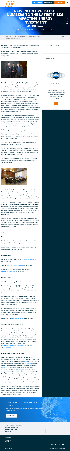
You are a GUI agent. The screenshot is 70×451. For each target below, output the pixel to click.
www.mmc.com (18, 382)
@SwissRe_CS (9, 347)
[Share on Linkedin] (68, 18)
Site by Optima (8, 448)
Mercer (3, 368)
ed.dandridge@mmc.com (8, 272)
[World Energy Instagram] (52, 445)
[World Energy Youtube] (63, 445)
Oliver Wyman (20, 370)
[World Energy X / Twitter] (59, 445)
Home (7, 36)
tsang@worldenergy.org (30, 259)
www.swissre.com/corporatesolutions (14, 345)
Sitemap (7, 441)
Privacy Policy (8, 437)
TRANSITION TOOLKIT (11, 428)
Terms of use (8, 440)
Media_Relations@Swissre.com (15, 265)
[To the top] (50, 431)
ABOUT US (8, 432)
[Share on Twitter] (68, 21)
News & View (48, 2)
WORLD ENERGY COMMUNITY (13, 426)
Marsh (26, 361)
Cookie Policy (8, 439)
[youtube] (68, 23)
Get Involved (59, 2)
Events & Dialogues (11, 430)
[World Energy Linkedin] (55, 445)
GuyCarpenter (28, 364)
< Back (62, 37)
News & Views (13, 36)
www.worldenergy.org (17, 319)
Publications (37, 2)
